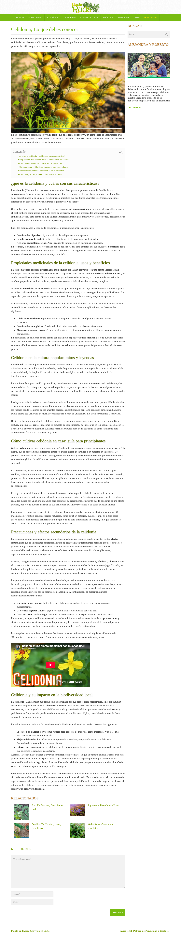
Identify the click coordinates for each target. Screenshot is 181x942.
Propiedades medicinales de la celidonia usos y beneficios (44, 159)
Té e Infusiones (69, 17)
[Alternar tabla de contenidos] (119, 151)
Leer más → (134, 107)
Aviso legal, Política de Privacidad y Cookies (144, 930)
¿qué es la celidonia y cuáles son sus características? (42, 156)
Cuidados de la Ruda (89, 17)
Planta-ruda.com (20, 930)
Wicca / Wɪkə (151, 17)
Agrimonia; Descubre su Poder (103, 805)
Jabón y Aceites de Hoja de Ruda (117, 17)
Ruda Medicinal (35, 17)
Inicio (21, 17)
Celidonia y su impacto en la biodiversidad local (40, 174)
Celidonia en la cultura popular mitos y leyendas (40, 163)
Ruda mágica (52, 17)
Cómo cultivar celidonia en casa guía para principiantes (43, 167)
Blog (137, 17)
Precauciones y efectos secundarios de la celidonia (41, 171)
